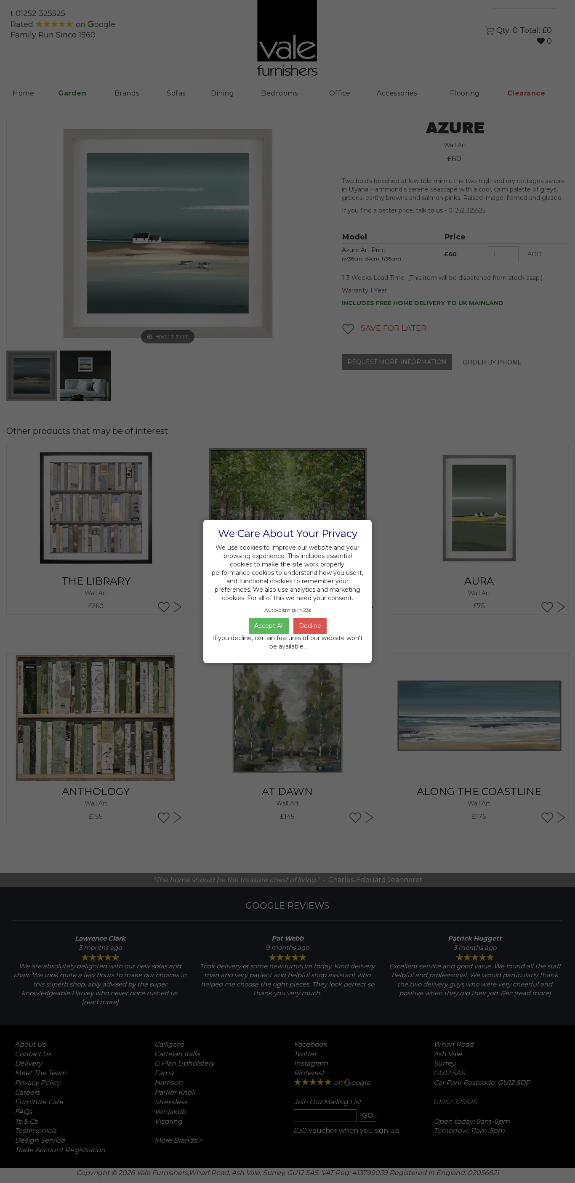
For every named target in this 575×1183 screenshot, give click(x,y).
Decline (310, 626)
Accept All (269, 626)
